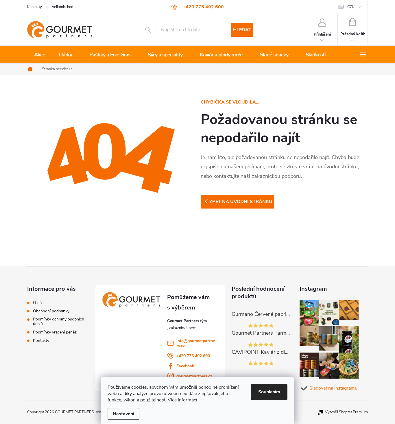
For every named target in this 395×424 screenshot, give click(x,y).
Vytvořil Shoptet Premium (346, 412)
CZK (351, 7)
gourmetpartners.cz (194, 376)
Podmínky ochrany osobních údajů (58, 321)
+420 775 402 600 (193, 356)
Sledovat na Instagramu (333, 388)
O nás (38, 303)
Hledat (242, 30)
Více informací (182, 400)
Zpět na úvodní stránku (240, 201)
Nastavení (123, 414)
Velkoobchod (62, 7)
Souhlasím (269, 392)
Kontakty (34, 7)
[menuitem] (39, 55)
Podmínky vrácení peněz (55, 332)
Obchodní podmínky (51, 311)
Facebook (185, 366)
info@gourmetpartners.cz (195, 343)
